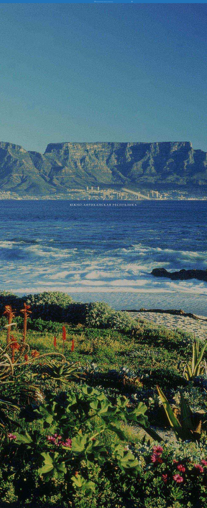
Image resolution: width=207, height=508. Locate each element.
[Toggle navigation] (132, 2)
